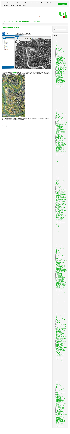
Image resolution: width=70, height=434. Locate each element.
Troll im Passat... (59, 381)
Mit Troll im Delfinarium (60, 255)
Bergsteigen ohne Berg (59, 147)
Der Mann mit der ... (59, 135)
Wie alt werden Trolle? (59, 140)
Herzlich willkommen (59, 411)
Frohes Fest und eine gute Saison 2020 (60, 202)
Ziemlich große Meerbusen (60, 106)
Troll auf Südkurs (59, 344)
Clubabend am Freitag (59, 276)
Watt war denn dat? (59, 219)
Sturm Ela (57, 422)
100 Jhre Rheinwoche (59, 116)
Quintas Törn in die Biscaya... (61, 265)
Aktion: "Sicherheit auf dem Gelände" (60, 183)
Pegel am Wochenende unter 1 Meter (61, 391)
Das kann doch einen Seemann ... (61, 92)
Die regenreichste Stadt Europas (61, 347)
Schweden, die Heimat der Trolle (61, 386)
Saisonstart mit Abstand (60, 153)
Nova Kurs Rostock (59, 332)
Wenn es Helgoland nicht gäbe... (61, 58)
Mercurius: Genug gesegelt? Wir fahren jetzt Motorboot (61, 339)
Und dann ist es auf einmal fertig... (60, 172)
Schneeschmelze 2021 (59, 159)
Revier (13, 21)
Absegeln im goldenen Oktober (61, 210)
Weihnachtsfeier (58, 418)
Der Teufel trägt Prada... (60, 259)
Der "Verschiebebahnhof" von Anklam (61, 139)
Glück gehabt (58, 41)
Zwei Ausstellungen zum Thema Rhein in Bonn (61, 314)
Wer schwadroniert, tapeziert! (61, 238)
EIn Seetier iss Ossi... (59, 290)
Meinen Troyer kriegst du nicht (61, 361)
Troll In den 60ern (59, 346)
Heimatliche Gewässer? (60, 248)
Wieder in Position (59, 233)
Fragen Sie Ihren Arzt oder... (60, 222)
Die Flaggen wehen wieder (60, 148)
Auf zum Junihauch (59, 402)
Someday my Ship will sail (60, 343)
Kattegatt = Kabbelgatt (59, 53)
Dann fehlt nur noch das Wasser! (61, 122)
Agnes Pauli (58, 425)
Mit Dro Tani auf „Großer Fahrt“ (61, 211)
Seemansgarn (58, 289)
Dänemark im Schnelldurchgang (61, 319)
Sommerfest (58, 247)
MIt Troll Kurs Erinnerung (60, 333)
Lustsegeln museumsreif (60, 217)
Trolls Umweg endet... (59, 258)
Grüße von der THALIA (60, 396)
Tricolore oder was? (59, 176)
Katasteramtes (14, 72)
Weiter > (49, 126)
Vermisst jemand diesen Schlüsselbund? (60, 246)
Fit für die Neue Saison (60, 408)
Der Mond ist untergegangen (60, 143)
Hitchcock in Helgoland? (60, 288)
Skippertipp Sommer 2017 (60, 287)
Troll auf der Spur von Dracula (61, 268)
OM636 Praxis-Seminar (60, 299)
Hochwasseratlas (59, 158)
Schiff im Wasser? (59, 273)
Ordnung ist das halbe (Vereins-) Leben (61, 99)
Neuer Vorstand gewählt (60, 360)
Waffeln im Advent (59, 42)
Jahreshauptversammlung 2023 (61, 97)
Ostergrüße (58, 188)
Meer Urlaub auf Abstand (60, 177)
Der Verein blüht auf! (59, 229)
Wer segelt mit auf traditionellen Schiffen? (61, 208)
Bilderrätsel (58, 298)
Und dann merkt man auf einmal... (60, 185)
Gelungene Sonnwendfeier (60, 294)
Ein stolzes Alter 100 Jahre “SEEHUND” (60, 168)
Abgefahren (58, 45)
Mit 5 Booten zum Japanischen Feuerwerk (61, 404)
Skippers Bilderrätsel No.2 (60, 377)
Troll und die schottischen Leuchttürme (60, 263)
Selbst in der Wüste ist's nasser (61, 36)
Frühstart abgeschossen (60, 407)
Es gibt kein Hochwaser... (60, 278)
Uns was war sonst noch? (60, 85)
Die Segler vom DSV (59, 423)
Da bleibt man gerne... (59, 60)
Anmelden (38, 21)
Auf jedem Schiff (59, 48)
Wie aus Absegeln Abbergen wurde (60, 133)
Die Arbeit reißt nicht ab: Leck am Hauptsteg (61, 370)
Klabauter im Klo (59, 340)
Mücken (57, 312)
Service (20, 21)
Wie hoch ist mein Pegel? (60, 349)
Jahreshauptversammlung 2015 (61, 417)
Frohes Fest (58, 239)
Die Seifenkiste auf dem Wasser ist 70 (61, 216)
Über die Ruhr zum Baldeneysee (61, 270)
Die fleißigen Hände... (59, 206)
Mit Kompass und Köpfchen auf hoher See (61, 157)
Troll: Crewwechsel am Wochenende (59, 395)
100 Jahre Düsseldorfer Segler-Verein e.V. (61, 198)
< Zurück (4, 126)
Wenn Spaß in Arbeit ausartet (61, 114)
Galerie (29, 21)
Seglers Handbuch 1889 (60, 426)
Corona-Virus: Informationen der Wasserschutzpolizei (61, 190)
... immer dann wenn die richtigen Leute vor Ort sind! (60, 355)
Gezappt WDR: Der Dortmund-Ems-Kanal (61, 152)
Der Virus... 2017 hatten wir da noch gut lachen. (61, 195)
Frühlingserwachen (59, 275)
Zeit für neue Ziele (59, 416)
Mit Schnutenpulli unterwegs (60, 175)
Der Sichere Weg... (59, 49)
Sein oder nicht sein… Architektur (59, 83)
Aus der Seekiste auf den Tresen (61, 234)
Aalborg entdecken (59, 54)
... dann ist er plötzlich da (60, 126)
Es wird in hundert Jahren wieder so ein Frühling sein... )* (61, 283)
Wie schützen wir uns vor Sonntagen (60, 150)
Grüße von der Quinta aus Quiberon (60, 297)
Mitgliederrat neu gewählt (60, 301)
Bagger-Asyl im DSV (59, 39)
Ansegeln (57, 353)
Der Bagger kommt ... (59, 127)
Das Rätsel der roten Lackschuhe (59, 78)
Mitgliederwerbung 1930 (60, 424)
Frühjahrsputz (58, 356)
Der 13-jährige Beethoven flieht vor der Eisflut (61, 70)
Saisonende (58, 244)
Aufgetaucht (58, 123)
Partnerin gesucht (59, 352)
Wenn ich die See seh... (60, 142)
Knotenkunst (58, 264)
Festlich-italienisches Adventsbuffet (59, 305)
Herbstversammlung (59, 209)
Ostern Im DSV (58, 410)
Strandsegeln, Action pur (60, 56)
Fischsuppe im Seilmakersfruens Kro (61, 337)
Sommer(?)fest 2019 (59, 214)
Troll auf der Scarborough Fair (61, 269)
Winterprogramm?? (59, 166)
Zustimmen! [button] (63, 4)
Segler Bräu (58, 97)
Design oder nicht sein (59, 212)
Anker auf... (58, 251)
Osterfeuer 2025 (58, 40)
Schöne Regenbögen (59, 52)
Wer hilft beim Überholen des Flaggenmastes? (60, 413)
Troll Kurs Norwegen (59, 348)
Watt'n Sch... (58, 174)
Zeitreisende (58, 102)
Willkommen (5, 21)
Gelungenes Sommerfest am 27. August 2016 (61, 316)
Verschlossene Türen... (60, 128)
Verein (9, 21)
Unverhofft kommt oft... (60, 307)
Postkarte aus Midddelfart (60, 51)
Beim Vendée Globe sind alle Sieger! (60, 161)
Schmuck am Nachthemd (60, 75)
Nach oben (66, 431)
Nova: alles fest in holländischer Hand (61, 325)
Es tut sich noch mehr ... (60, 379)
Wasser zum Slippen (59, 419)
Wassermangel (58, 254)
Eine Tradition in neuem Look (60, 420)
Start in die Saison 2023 (60, 89)
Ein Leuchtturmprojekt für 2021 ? (61, 165)
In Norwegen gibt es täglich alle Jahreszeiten (61, 342)
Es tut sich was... (59, 387)
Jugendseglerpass (59, 86)
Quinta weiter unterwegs (60, 249)
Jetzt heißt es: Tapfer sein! (60, 277)
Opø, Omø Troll (58, 382)
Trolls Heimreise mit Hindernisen (61, 378)
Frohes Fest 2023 (59, 74)
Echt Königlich (58, 134)
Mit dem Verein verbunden (60, 131)
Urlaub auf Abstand (59, 179)
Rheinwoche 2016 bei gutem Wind (60, 351)
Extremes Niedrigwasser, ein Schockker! (60, 243)
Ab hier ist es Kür (59, 110)
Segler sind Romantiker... (60, 169)
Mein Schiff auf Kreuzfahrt (60, 105)
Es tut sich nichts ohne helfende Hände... (61, 376)
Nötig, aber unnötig (59, 46)
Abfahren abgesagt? (59, 170)
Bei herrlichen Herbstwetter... (60, 311)
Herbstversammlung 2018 (60, 241)
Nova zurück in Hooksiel (60, 383)
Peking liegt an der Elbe (60, 57)
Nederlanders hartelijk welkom (61, 181)
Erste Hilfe (58, 155)
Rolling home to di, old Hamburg (61, 317)
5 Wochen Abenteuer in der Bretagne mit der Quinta (60, 393)
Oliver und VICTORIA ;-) (60, 357)
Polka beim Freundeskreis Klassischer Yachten (60, 363)
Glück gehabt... (58, 231)
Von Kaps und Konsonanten (60, 256)
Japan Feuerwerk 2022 (59, 117)
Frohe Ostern (58, 233)
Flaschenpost (25, 21)
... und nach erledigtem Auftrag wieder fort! (61, 125)
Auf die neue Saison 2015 (60, 406)
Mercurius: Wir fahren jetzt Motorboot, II (60, 310)
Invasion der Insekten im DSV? (61, 308)
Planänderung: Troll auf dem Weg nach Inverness (60, 267)
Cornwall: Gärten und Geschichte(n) (59, 253)
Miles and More (58, 137)
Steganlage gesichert (59, 164)
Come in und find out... (59, 257)
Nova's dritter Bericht (59, 329)
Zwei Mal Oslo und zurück (60, 80)
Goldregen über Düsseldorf (60, 61)
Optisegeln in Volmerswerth (60, 225)
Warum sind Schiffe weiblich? (61, 380)
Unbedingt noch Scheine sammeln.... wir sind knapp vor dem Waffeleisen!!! (61, 119)
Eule (57, 303)
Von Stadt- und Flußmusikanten (61, 284)
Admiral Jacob (58, 111)
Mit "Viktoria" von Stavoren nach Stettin (61, 415)
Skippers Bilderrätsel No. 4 (60, 365)
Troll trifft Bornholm (59, 399)
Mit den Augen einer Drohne (60, 291)
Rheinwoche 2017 (59, 295)
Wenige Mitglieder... (59, 76)
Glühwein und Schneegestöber (61, 279)
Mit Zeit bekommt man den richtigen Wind (60, 322)
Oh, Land (57, 55)
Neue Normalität (58, 186)
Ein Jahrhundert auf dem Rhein (61, 196)
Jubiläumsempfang (59, 193)
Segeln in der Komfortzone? (60, 81)
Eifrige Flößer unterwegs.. (60, 165)
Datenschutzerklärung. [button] (22, 5)
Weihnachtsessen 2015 (60, 366)
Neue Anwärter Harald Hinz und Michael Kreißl (61, 368)
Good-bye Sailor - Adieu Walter (61, 237)
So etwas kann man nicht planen (61, 101)
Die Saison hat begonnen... (60, 232)
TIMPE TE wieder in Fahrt (60, 66)
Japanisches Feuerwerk (60, 87)
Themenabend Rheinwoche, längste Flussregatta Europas (61, 300)
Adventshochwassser (59, 240)
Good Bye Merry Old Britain (60, 250)
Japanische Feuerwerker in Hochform (60, 228)
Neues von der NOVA (59, 334)
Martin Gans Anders (59, 280)
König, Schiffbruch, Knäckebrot (61, 108)
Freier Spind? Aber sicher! (60, 95)
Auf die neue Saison (59, 38)
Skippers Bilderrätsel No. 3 (60, 367)
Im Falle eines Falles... (60, 320)
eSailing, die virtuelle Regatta (61, 226)
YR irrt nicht (58, 335)
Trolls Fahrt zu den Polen (60, 400)
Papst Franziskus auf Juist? (60, 180)
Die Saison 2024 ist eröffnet (60, 65)
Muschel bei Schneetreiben (60, 73)
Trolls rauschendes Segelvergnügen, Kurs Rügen (61, 398)
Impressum (34, 21)
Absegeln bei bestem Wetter (60, 100)
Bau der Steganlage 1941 (60, 187)
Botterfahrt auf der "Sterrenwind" (61, 173)
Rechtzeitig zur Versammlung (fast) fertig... (61, 236)
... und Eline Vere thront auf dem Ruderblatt (61, 327)
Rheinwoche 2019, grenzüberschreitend (59, 224)
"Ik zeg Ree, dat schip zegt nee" (61, 318)
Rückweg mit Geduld (59, 136)
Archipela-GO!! (58, 107)
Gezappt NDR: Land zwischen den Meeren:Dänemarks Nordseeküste (61, 145)
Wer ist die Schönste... (60, 59)
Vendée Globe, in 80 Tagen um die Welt (61, 163)
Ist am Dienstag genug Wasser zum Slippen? (61, 372)
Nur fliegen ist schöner (59, 218)
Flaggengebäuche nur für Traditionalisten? (60, 221)
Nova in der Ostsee (59, 385)
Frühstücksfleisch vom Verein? (61, 96)
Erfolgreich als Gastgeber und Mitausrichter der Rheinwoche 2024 (61, 63)
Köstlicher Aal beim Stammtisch (61, 67)
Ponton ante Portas (59, 274)
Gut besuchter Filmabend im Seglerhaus (60, 359)
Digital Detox (58, 115)
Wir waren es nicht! (59, 47)
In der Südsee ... (59, 50)
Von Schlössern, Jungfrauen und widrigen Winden (61, 104)
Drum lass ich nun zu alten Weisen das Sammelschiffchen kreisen (61, 204)
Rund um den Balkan (59, 373)
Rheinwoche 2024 (59, 72)
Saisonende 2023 (59, 79)
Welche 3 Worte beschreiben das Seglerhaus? (60, 94)
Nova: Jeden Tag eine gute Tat (61, 328)
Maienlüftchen (58, 230)
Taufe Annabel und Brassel (60, 421)
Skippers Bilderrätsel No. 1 (60, 405)
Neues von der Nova (59, 389)
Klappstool (58, 286)
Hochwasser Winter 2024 (60, 71)
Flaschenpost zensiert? (60, 302)
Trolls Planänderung (59, 401)
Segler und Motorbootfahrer (60, 285)
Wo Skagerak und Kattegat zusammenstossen (60, 331)
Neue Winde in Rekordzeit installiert (60, 44)
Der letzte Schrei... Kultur (60, 84)
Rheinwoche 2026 (59, 37)
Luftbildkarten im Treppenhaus (10, 27)
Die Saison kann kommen (60, 68)
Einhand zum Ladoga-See (60, 281)
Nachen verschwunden (59, 409)
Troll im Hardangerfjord (59, 345)
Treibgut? (57, 306)
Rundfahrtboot (58, 213)
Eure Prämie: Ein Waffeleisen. (61, 113)
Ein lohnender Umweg (59, 109)
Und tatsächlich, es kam (60, 121)
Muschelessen (58, 374)
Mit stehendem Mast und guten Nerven (61, 293)
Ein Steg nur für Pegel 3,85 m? (61, 88)
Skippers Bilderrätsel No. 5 (60, 364)
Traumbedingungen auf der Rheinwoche (60, 272)
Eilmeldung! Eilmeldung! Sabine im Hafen (61, 200)
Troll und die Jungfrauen (60, 384)
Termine (16, 21)
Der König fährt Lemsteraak (60, 323)
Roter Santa (58, 130)
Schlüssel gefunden (59, 154)
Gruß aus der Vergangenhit (60, 192)
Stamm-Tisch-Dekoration (60, 90)
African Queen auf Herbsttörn (61, 129)
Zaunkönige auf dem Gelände (61, 191)
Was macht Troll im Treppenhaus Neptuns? (61, 261)
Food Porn (58, 112)
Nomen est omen (59, 141)
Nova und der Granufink (60, 388)
